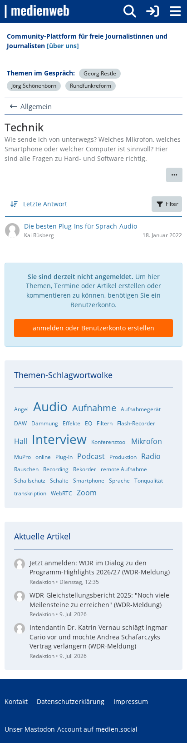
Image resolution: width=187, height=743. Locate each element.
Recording (56, 469)
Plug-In (64, 457)
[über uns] (63, 45)
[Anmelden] (152, 11)
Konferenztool (109, 442)
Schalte (59, 480)
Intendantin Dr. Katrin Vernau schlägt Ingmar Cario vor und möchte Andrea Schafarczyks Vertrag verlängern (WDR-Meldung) (98, 636)
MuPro (22, 457)
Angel (21, 409)
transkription (30, 493)
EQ (88, 423)
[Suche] (130, 11)
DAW (20, 423)
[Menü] (175, 11)
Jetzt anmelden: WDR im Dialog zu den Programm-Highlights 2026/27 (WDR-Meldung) (100, 567)
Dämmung (44, 423)
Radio (151, 456)
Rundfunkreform (90, 86)
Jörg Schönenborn (33, 86)
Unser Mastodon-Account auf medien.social (71, 729)
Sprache (119, 480)
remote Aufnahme (124, 469)
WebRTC (61, 493)
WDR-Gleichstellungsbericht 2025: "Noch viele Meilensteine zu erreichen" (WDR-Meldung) (99, 600)
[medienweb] (37, 11)
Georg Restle (100, 73)
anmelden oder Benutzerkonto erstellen (93, 328)
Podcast (91, 456)
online (43, 457)
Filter (172, 204)
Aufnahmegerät (141, 409)
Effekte (71, 423)
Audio (50, 406)
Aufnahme (94, 408)
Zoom (87, 493)
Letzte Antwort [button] (45, 203)
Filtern (105, 423)
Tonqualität (148, 480)
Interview (59, 439)
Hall (20, 441)
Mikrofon (146, 441)
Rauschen (26, 469)
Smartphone (88, 480)
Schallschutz (29, 480)
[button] (174, 175)
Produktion (123, 457)
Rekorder (84, 469)
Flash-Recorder (136, 423)
